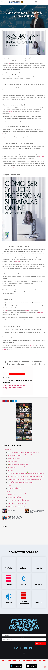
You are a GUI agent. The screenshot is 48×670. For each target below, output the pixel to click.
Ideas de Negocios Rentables (14, 455)
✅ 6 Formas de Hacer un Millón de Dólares (18, 464)
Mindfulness (10, 470)
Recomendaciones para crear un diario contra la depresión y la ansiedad (25, 487)
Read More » (10, 511)
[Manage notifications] (45, 667)
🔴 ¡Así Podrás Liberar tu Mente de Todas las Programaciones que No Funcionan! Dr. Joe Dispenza (37, 511)
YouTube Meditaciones (24, 603)
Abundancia (8, 449)
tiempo (12, 136)
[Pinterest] (3, 401)
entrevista (36, 87)
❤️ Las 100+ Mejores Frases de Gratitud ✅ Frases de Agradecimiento (24, 472)
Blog (33, 9)
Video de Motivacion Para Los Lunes (16, 506)
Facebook (38, 603)
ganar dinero (17, 261)
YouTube (8, 568)
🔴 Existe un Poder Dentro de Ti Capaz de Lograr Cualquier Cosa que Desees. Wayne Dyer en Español (15, 518)
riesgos (4, 349)
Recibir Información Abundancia (17, 374)
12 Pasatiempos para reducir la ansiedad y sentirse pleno (21, 475)
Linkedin (39, 568)
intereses (26, 305)
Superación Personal (10, 469)
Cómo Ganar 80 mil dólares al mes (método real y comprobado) (23, 466)
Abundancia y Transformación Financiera (22, 9)
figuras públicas (15, 167)
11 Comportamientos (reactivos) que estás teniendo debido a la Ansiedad (25, 479)
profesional (41, 156)
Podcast (9, 603)
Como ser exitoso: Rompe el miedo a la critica (18, 500)
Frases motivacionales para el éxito (16, 496)
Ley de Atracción (12, 467)
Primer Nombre (24, 633)
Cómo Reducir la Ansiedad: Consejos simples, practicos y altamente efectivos (26, 473)
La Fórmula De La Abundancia (15, 451)
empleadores (13, 87)
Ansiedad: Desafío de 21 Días (14, 488)
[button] (36, 2)
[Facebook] (6, 401)
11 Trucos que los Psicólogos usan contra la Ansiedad (20, 482)
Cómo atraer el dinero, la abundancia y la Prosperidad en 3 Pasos (23, 452)
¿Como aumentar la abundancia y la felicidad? (18, 460)
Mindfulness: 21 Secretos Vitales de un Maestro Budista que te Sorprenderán (26, 476)
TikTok (23, 585)
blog (6, 310)
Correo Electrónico (24, 637)
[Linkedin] (13, 401)
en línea (32, 345)
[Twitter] (16, 401)
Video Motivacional (12, 505)
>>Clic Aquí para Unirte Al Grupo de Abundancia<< (14, 386)
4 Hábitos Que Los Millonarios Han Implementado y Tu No (21, 454)
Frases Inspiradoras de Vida (14, 497)
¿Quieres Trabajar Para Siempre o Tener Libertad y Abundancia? (23, 457)
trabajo (35, 354)
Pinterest (38, 585)
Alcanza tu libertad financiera (14, 458)
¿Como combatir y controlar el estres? (17, 503)
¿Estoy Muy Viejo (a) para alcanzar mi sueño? (18, 502)
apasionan (40, 312)
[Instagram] (11, 401)
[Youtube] (8, 401)
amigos (23, 60)
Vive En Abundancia (12, 461)
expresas (27, 310)
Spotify (9, 585)
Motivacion (7, 491)
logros (36, 305)
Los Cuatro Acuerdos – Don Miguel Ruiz (17, 499)
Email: (4, 367)
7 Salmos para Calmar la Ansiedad (16, 478)
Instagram (10, 111)
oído (9, 63)
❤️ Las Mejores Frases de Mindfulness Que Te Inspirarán (21, 481)
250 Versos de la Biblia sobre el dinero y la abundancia (21, 463)
